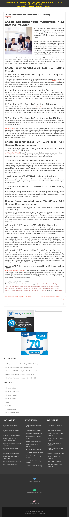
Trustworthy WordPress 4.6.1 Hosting (20, 290)
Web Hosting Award (12, 412)
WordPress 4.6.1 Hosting (39, 290)
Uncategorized (11, 409)
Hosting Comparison (12, 391)
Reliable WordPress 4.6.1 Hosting (38, 288)
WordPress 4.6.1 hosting (52, 81)
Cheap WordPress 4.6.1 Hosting (29, 286)
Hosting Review (24, 284)
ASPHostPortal (10, 128)
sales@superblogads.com (34, 492)
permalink (59, 290)
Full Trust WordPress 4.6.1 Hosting (48, 286)
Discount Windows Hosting (12, 461)
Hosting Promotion (12, 395)
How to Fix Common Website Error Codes (19, 367)
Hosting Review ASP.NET (34, 449)
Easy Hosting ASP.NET (55, 430)
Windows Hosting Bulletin (34, 433)
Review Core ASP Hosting (34, 465)
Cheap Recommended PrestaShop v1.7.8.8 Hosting (22, 364)
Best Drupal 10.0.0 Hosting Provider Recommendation (23, 371)
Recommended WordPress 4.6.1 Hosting (16, 288)
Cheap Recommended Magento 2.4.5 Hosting (20, 374)
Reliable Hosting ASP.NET (34, 430)
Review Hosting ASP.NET (34, 441)
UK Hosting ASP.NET (11, 464)
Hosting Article (11, 388)
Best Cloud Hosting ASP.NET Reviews (10, 439)
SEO (7, 402)
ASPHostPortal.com (41, 107)
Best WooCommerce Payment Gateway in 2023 (21, 378)
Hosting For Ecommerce (11, 453)
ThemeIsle (42, 513)
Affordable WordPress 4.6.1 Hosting (46, 284)
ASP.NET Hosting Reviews (56, 453)
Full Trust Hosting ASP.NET (34, 452)
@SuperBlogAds (34, 481)
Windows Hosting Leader (12, 435)
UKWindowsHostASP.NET (12, 153)
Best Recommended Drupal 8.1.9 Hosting (17, 297)
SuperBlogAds (34, 503)
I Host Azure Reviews (54, 461)
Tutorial (8, 405)
